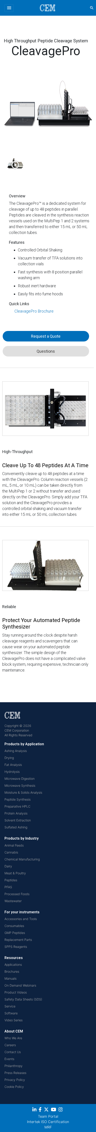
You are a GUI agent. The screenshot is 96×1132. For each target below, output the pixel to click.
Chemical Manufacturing (22, 859)
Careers (10, 1045)
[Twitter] (47, 1110)
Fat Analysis (13, 765)
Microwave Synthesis (19, 785)
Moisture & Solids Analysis (23, 792)
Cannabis (11, 852)
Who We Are (13, 1038)
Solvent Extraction (17, 820)
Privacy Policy (14, 1080)
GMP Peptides (14, 933)
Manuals (10, 978)
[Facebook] (41, 1110)
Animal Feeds (14, 845)
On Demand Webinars (20, 985)
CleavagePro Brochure (34, 311)
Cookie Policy (14, 1087)
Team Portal (48, 1116)
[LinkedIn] (35, 1110)
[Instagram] (61, 1110)
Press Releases (15, 1073)
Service (9, 1006)
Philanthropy (13, 1066)
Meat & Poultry (15, 873)
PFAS (8, 887)
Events (9, 1059)
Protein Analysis (15, 813)
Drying (9, 758)
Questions (46, 351)
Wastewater (13, 901)
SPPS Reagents (15, 946)
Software (11, 1013)
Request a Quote (46, 336)
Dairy (8, 866)
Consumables (14, 926)
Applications (13, 964)
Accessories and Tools (20, 919)
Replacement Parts (18, 940)
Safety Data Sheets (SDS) (23, 999)
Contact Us (12, 1052)
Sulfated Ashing (15, 827)
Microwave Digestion (19, 778)
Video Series (13, 1020)
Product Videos (15, 992)
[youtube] (54, 1110)
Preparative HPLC (17, 806)
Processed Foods (16, 894)
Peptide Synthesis (17, 799)
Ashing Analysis (15, 751)
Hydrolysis (12, 771)
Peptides (10, 880)
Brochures (11, 971)
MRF (48, 1127)
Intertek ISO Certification (48, 1121)
